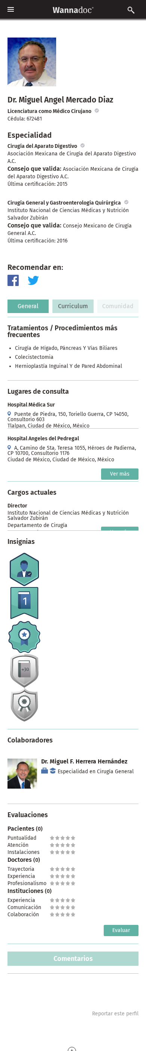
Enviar (112, 1031)
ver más (120, 474)
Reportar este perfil (115, 1013)
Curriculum (73, 306)
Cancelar (80, 1031)
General (28, 306)
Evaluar (121, 930)
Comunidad (118, 306)
